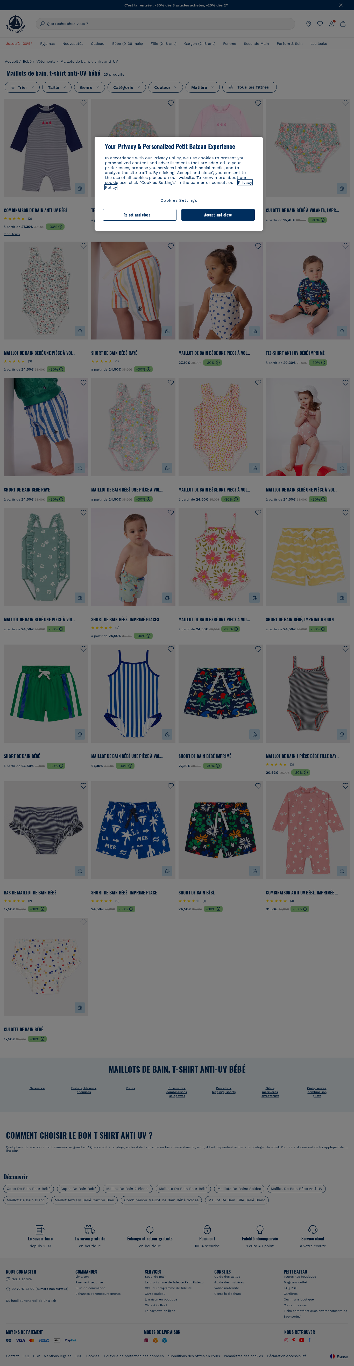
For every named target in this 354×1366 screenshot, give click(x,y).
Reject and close (137, 215)
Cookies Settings (178, 200)
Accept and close (218, 215)
